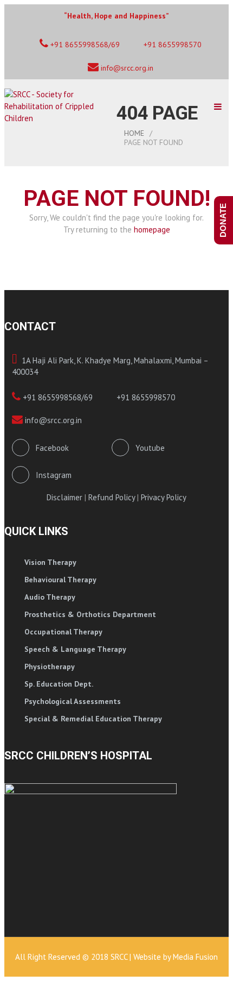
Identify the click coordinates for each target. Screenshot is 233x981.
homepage (152, 229)
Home (134, 133)
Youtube (147, 448)
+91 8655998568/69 (57, 397)
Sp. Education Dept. (58, 684)
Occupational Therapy (63, 632)
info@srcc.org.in (126, 68)
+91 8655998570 (171, 44)
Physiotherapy (49, 666)
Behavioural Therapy (60, 579)
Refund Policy (111, 497)
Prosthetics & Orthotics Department (90, 614)
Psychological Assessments (72, 701)
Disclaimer (64, 497)
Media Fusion (195, 957)
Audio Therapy (49, 597)
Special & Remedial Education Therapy (93, 719)
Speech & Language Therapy (75, 649)
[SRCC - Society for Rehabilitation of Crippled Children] (60, 106)
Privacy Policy (163, 497)
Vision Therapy (50, 562)
